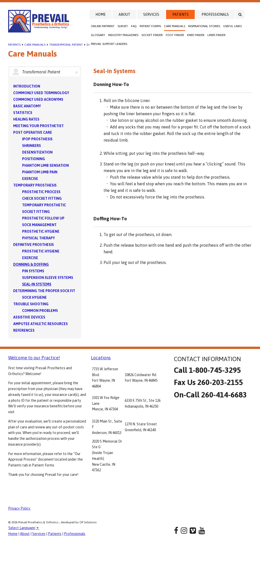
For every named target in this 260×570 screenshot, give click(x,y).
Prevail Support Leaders (109, 44)
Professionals (215, 14)
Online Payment (103, 26)
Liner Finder (216, 35)
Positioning (33, 159)
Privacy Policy (19, 508)
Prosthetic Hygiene (40, 231)
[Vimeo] (193, 531)
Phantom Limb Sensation (45, 165)
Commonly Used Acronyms (38, 99)
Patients (180, 14)
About (124, 14)
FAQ (134, 26)
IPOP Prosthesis (37, 139)
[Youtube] (202, 531)
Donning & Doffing (31, 264)
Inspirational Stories (204, 26)
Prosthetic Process (41, 192)
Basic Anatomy (27, 106)
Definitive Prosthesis (33, 245)
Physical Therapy (38, 238)
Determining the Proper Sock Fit (44, 291)
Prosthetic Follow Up (43, 218)
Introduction (26, 86)
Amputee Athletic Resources (40, 324)
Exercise (30, 179)
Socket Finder (152, 35)
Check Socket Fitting (42, 198)
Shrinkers (31, 146)
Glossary (98, 35)
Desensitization (37, 152)
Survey (123, 26)
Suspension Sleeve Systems (47, 278)
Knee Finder (195, 35)
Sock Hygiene (34, 297)
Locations (101, 357)
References (24, 330)
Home (100, 14)
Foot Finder (175, 35)
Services (151, 14)
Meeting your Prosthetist (38, 126)
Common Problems (40, 311)
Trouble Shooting (30, 304)
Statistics (22, 113)
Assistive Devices (29, 317)
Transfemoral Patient (66, 44)
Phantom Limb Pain (39, 172)
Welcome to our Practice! (34, 357)
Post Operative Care (32, 132)
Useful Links (232, 26)
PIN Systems (33, 271)
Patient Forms (150, 26)
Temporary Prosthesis (35, 185)
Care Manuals (174, 26)
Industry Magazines (123, 35)
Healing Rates (26, 119)
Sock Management (39, 225)
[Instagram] (184, 531)
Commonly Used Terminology (41, 93)
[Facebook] (176, 531)
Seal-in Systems (36, 284)
